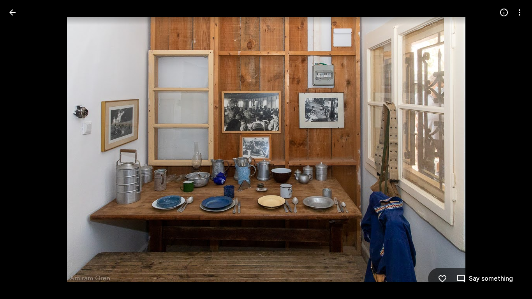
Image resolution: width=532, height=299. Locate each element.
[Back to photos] (12, 12)
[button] (22, 149)
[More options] (519, 12)
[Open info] (504, 12)
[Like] (442, 278)
